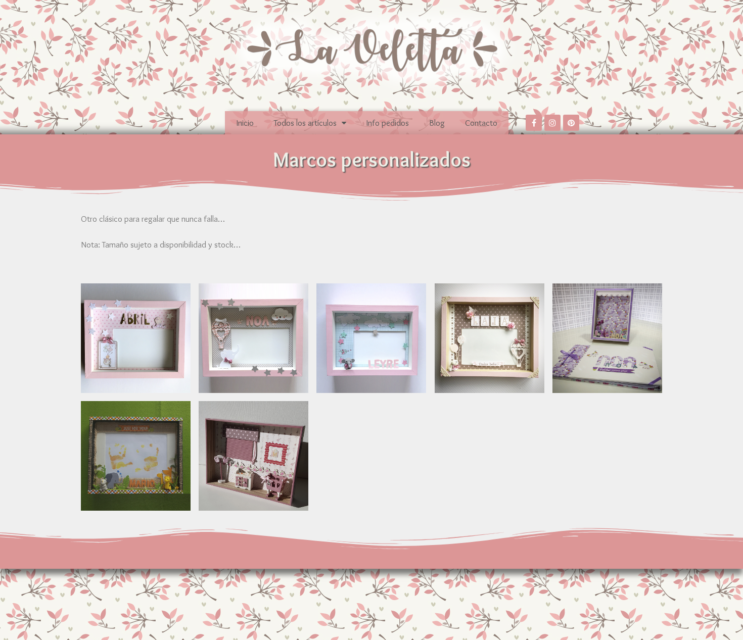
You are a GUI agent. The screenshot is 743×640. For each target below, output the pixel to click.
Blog (437, 123)
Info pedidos (387, 123)
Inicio (245, 123)
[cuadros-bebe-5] (371, 338)
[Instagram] (552, 123)
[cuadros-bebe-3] (607, 338)
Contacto (481, 123)
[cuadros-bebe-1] (253, 456)
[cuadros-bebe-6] (253, 338)
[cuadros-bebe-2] (136, 456)
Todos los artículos (305, 123)
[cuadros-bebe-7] (136, 338)
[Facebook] (534, 123)
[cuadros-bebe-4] (489, 338)
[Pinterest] (571, 123)
